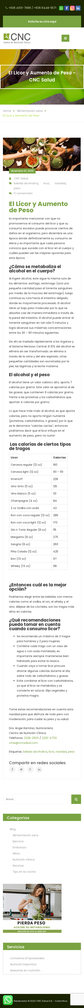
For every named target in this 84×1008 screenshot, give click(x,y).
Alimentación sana (30, 111)
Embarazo (19, 847)
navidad (60, 183)
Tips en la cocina (24, 872)
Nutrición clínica (24, 860)
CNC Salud (21, 178)
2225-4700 (49, 738)
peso (17, 188)
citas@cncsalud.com (23, 743)
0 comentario (23, 193)
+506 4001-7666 (20, 8)
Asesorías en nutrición (25, 970)
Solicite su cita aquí (42, 22)
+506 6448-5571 (45, 8)
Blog (13, 829)
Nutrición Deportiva (23, 964)
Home (7, 111)
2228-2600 (31, 738)
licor (46, 183)
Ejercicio (18, 841)
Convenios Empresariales (27, 958)
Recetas (18, 866)
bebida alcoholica (26, 183)
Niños (16, 853)
